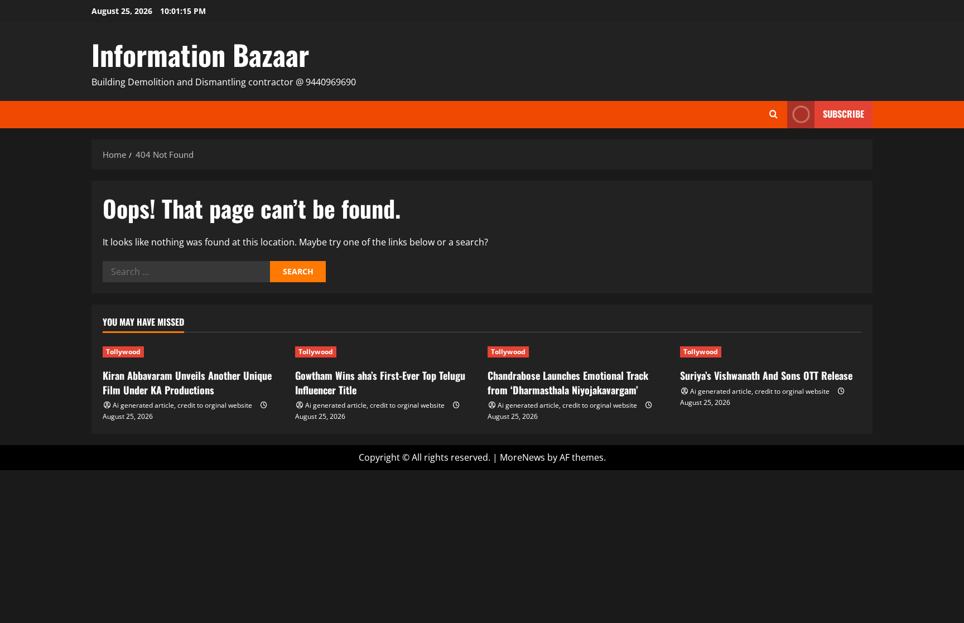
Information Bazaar (200, 54)
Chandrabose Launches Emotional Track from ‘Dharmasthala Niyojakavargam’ (568, 382)
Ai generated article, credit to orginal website (182, 405)
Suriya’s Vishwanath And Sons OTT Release (766, 375)
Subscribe (843, 113)
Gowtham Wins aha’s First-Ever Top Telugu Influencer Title (380, 382)
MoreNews (522, 457)
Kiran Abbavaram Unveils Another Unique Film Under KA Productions (187, 382)
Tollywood (123, 351)
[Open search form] (773, 114)
